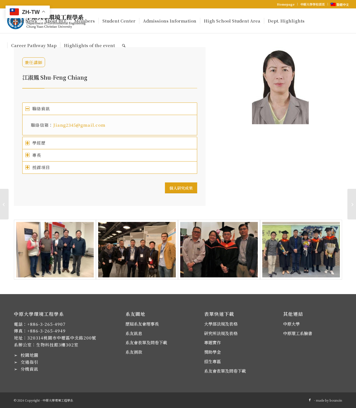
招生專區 (212, 361)
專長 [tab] (36, 155)
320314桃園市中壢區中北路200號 (61, 338)
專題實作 (212, 342)
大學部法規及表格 (221, 324)
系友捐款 (133, 352)
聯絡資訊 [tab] (41, 108)
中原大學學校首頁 (312, 4)
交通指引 (29, 362)
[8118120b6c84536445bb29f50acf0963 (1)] (219, 250)
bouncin (336, 400)
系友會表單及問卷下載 (146, 342)
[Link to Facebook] (310, 399)
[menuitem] (286, 4)
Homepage (286, 4)
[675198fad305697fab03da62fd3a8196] (55, 250)
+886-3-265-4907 (46, 324)
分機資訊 (29, 369)
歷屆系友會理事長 (142, 324)
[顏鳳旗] (351, 204)
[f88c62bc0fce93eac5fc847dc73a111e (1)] (137, 250)
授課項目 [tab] (41, 167)
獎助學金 (212, 352)
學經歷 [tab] (39, 143)
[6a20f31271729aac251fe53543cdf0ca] (301, 250)
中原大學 (291, 324)
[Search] (123, 45)
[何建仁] (4, 204)
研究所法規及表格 (221, 333)
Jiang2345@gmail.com (79, 125)
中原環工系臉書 (297, 333)
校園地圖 (29, 355)
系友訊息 (133, 333)
